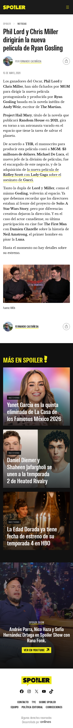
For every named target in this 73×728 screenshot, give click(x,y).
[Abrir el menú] (67, 7)
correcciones (54, 707)
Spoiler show (36, 622)
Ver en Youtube (34, 650)
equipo (15, 707)
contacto (23, 702)
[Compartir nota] (66, 61)
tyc (34, 702)
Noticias (22, 23)
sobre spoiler (47, 702)
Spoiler (7, 23)
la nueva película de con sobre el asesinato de (32, 175)
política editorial (32, 707)
